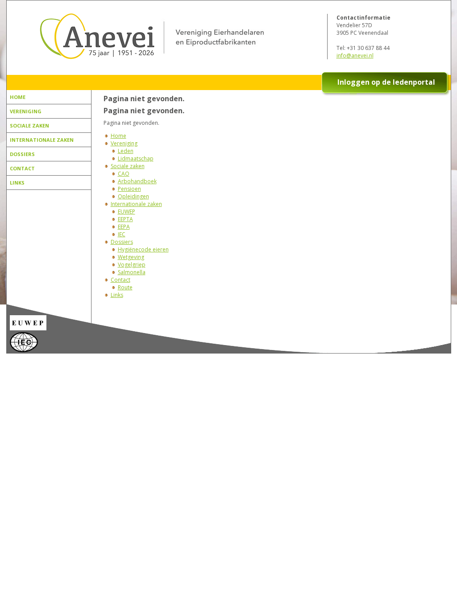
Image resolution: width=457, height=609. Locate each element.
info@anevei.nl (355, 55)
